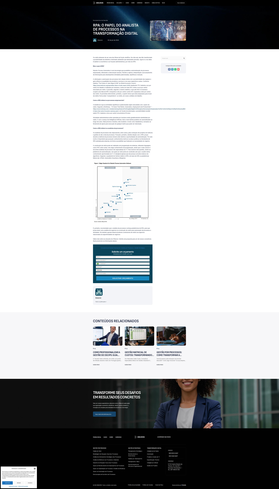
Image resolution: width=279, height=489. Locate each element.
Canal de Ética (156, 3)
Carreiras (139, 3)
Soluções (119, 3)
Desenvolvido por (176, 485)
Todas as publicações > (101, 301)
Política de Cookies (13, 486)
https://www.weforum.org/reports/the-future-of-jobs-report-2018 (112, 85)
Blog (163, 3)
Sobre (133, 3)
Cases (127, 3)
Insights (147, 3)
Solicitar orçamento (122, 278)
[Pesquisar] (184, 58)
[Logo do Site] (98, 2)
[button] (34, 468)
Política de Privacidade (23, 486)
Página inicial (110, 3)
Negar (19, 483)
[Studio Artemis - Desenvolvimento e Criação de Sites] (183, 485)
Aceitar (7, 483)
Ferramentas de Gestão (100, 20)
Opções (30, 483)
